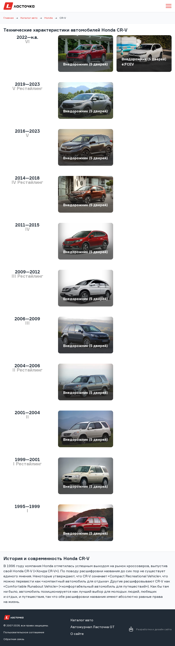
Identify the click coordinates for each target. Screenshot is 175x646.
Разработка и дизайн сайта (154, 629)
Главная (8, 17)
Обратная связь (13, 639)
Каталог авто (29, 17)
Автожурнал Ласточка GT (92, 627)
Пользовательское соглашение (23, 632)
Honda (48, 17)
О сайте (77, 633)
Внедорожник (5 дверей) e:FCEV (144, 61)
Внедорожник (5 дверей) (85, 64)
